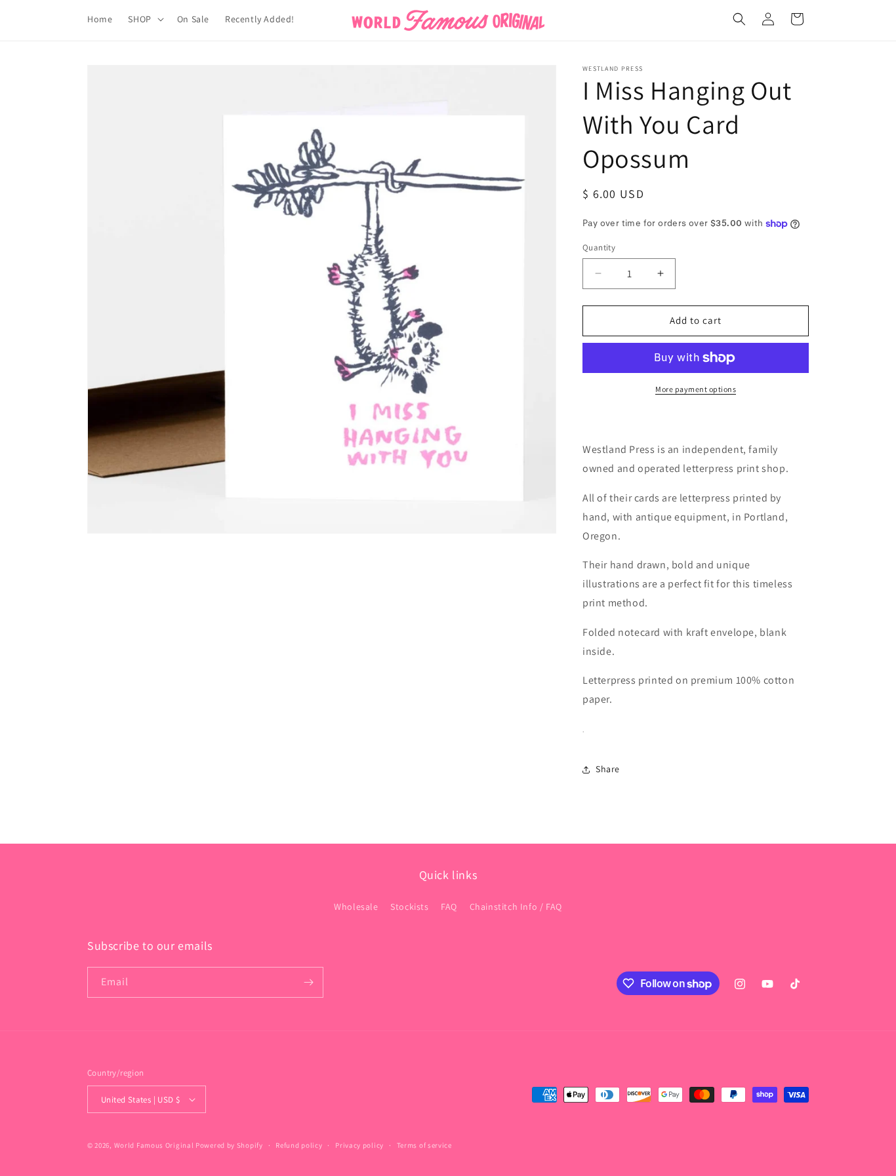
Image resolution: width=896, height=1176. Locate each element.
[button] (144, 19)
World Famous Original (154, 1145)
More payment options (695, 389)
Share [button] (608, 769)
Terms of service (424, 1145)
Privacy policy (359, 1145)
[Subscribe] (308, 982)
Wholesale (356, 906)
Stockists (409, 906)
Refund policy (298, 1145)
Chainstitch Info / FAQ (516, 906)
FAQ (449, 906)
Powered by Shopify (229, 1145)
